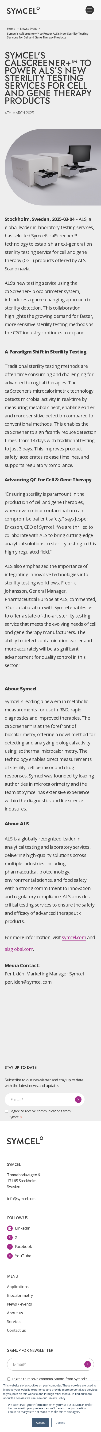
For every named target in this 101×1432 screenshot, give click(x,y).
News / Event (30, 29)
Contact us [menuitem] (16, 1330)
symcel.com (74, 937)
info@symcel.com (21, 1198)
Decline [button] (60, 1422)
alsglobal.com (19, 949)
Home (13, 29)
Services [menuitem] (14, 1321)
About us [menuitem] (15, 1312)
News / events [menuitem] (19, 1304)
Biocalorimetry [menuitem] (20, 1295)
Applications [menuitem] (18, 1286)
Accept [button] (40, 1422)
